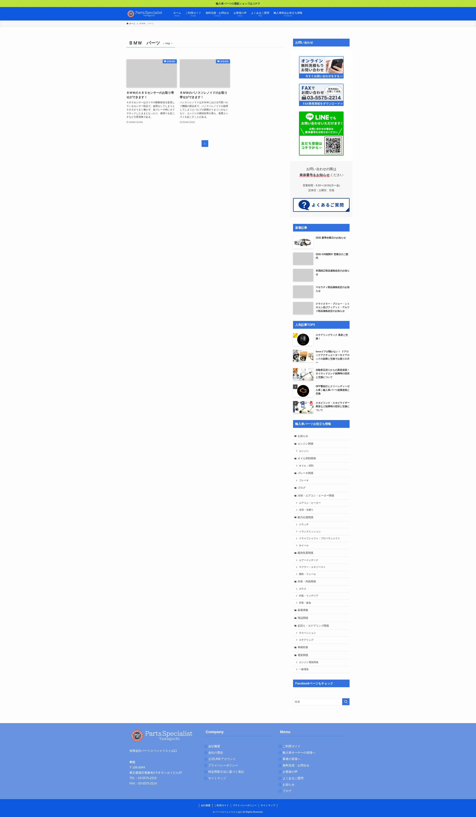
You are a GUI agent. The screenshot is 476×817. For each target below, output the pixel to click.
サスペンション (307, 633)
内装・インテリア (308, 595)
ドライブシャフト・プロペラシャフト (319, 538)
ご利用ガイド (221, 805)
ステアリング (306, 640)
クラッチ (304, 524)
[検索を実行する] (346, 701)
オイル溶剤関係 (307, 458)
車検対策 (303, 647)
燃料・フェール (307, 574)
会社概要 (205, 805)
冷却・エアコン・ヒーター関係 (316, 495)
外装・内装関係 (307, 581)
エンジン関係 (305, 443)
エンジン (304, 451)
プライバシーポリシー (245, 805)
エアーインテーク (308, 560)
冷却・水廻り (306, 510)
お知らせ (303, 436)
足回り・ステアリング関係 (313, 625)
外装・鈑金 (305, 603)
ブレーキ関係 (305, 473)
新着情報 (303, 610)
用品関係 (303, 617)
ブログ (301, 487)
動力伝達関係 (305, 517)
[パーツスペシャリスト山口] (145, 13)
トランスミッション (310, 531)
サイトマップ (268, 805)
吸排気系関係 (305, 552)
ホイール (304, 545)
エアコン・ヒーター (310, 503)
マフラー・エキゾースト (312, 567)
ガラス (302, 589)
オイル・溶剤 (306, 465)
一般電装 (304, 669)
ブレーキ (304, 480)
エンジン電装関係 (308, 662)
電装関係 (303, 655)
